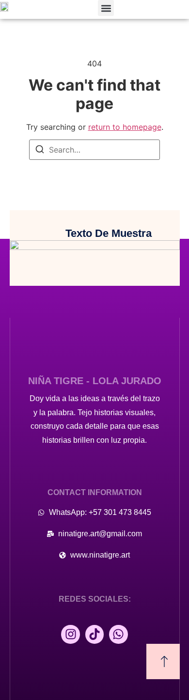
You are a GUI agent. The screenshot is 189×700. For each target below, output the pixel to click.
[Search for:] (94, 150)
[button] (106, 8)
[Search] (39, 150)
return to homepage (124, 127)
